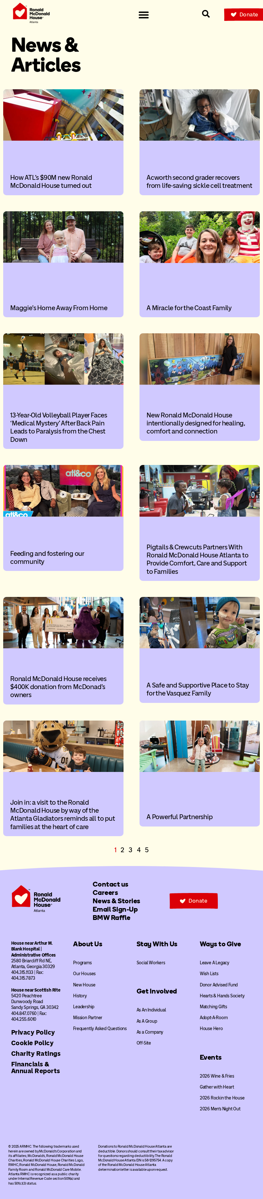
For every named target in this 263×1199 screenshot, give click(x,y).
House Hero (211, 1028)
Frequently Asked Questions (100, 1028)
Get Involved (157, 991)
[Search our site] (206, 14)
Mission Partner (87, 1017)
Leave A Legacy (214, 963)
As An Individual (151, 1010)
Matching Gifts (213, 1007)
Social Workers (151, 963)
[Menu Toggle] (143, 14)
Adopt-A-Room (214, 1017)
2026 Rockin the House (222, 1098)
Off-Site (144, 1043)
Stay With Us (157, 944)
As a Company (150, 1032)
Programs (82, 963)
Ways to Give (220, 944)
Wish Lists (209, 973)
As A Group (147, 1021)
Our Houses (84, 973)
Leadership (83, 1007)
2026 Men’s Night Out (220, 1109)
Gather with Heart (217, 1087)
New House (84, 985)
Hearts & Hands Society (222, 996)
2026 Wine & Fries (217, 1076)
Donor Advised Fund (219, 985)
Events (211, 1057)
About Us (87, 944)
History (80, 996)
